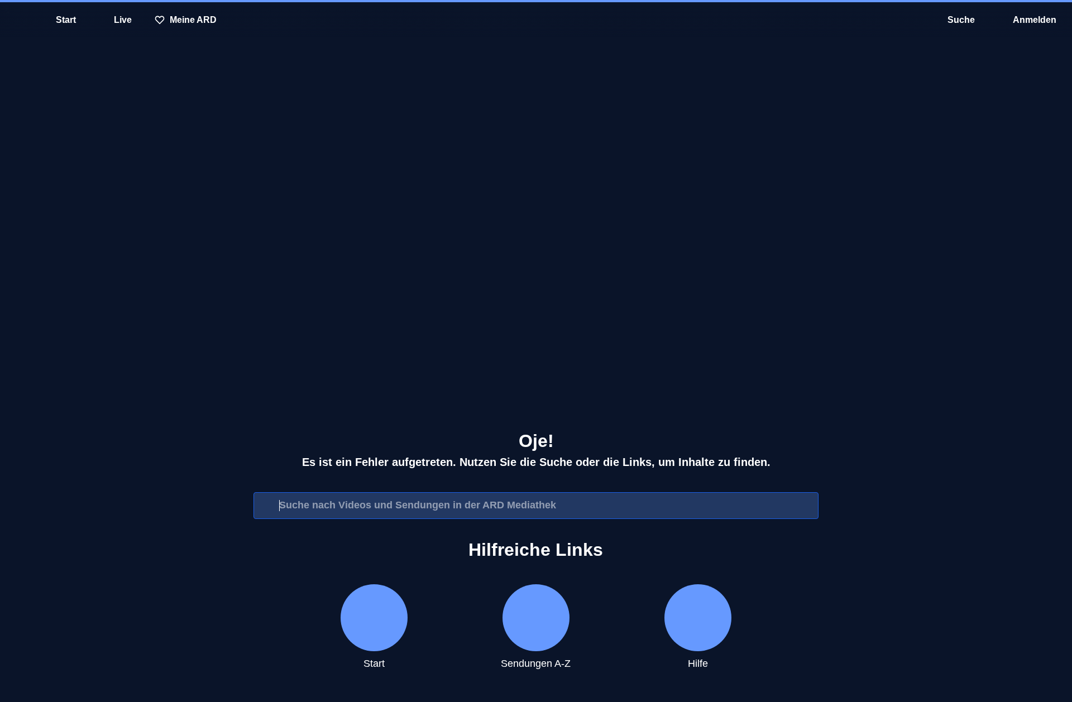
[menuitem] (16, 20)
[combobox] (536, 505)
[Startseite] (536, 20)
